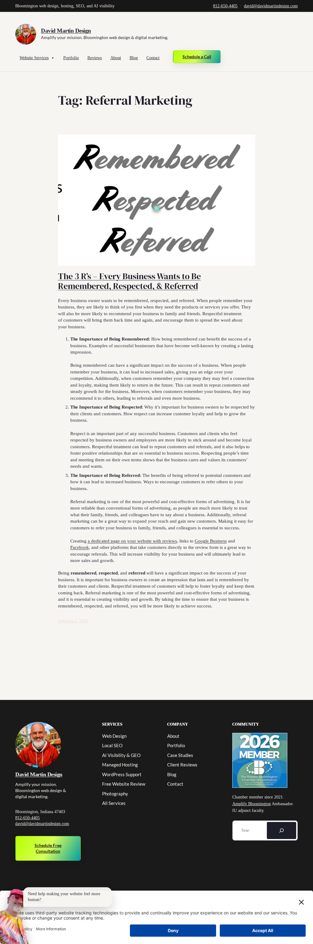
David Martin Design (66, 30)
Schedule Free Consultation (48, 848)
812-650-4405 (225, 6)
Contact (153, 58)
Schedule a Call (196, 56)
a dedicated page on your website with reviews (132, 540)
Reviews (94, 58)
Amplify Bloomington (251, 804)
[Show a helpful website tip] (14, 916)
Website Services (34, 58)
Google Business (211, 540)
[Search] (281, 830)
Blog (134, 58)
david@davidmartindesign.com (271, 6)
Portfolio (71, 58)
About (115, 58)
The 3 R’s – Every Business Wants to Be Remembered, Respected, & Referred (129, 281)
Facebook (79, 547)
